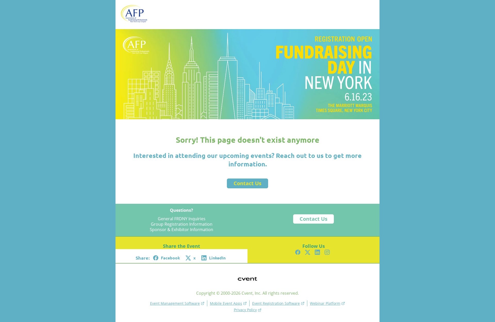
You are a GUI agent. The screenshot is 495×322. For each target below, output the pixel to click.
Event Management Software (175, 303)
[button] (167, 258)
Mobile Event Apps (226, 303)
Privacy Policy (245, 309)
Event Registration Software (276, 303)
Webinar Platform (325, 303)
